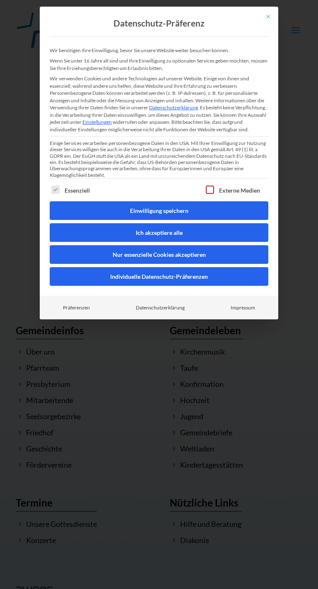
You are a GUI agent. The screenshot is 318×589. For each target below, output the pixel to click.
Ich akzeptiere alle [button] (159, 232)
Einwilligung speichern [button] (159, 210)
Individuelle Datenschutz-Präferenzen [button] (159, 276)
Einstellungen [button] (97, 122)
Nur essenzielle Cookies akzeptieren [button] (159, 254)
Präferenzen (76, 307)
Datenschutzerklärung (173, 107)
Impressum (243, 307)
